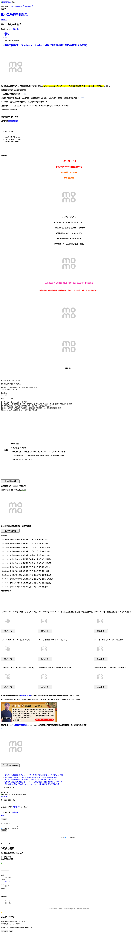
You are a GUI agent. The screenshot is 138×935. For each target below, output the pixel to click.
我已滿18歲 (5, 931)
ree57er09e (4, 796)
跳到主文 (4, 20)
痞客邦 (15, 807)
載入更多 (4, 819)
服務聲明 (86, 909)
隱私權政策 (80, 909)
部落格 (7, 35)
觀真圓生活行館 (25, 695)
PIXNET (55, 909)
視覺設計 (15, 812)
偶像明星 (16, 29)
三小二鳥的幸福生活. (15, 14)
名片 (6, 37)
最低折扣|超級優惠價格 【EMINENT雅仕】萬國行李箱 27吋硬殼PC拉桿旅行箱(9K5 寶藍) (34, 775)
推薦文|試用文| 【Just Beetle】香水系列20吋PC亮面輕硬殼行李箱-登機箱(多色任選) (46, 45)
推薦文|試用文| (13, 121)
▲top (2, 815)
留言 (18, 807)
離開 (11, 931)
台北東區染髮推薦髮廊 (19, 725)
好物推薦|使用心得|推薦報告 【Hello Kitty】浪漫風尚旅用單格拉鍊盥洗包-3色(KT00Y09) (34, 782)
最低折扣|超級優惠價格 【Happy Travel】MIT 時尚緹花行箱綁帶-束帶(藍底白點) (31, 779)
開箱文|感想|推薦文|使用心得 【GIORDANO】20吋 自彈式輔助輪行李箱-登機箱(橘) (32, 784)
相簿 (6, 33)
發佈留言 (4, 830)
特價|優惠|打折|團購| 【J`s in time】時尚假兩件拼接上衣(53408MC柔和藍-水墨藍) (31, 777)
